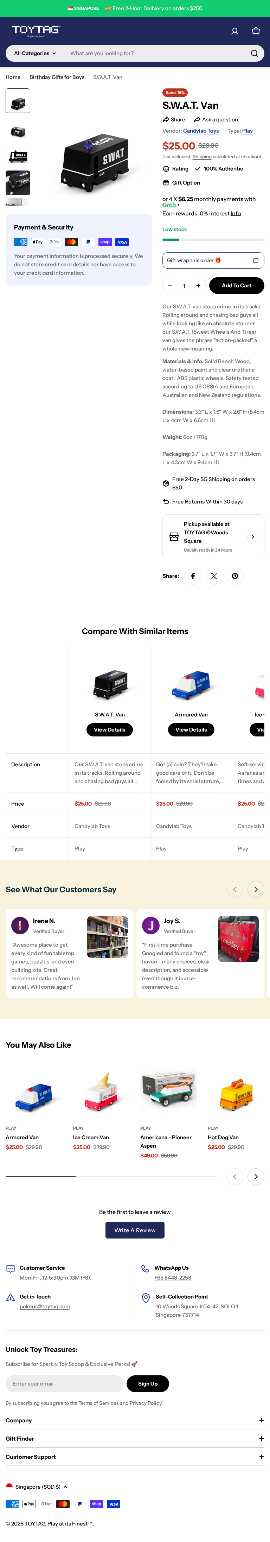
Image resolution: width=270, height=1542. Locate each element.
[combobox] (135, 53)
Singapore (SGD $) (37, 1486)
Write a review (135, 1230)
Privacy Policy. (146, 1403)
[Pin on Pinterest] (235, 576)
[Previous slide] (234, 889)
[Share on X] (214, 576)
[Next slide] (256, 889)
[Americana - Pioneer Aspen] (168, 1089)
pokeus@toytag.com (45, 1306)
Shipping (202, 156)
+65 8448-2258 (172, 1277)
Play (247, 130)
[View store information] (252, 536)
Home (13, 77)
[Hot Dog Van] (236, 1089)
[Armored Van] (34, 1089)
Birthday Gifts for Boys (57, 77)
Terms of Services (98, 1403)
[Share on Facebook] (193, 576)
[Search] (254, 53)
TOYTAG (35, 1523)
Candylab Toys (201, 130)
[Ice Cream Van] (101, 1089)
